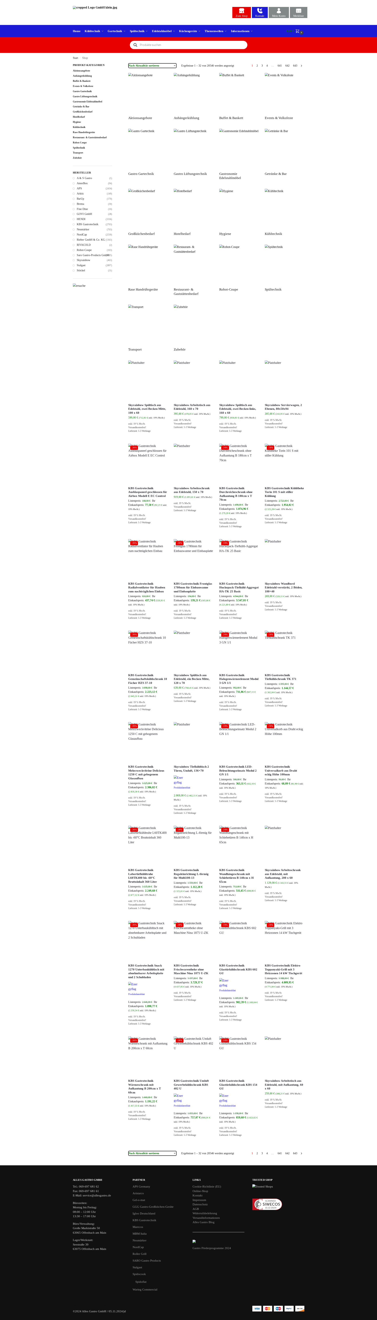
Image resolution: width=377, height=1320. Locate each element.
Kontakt (259, 15)
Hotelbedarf (79, 116)
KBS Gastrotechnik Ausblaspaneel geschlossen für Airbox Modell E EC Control (147, 492)
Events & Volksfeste (83, 86)
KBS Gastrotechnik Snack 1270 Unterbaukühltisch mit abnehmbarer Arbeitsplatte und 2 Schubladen (146, 971)
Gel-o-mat (139, 1200)
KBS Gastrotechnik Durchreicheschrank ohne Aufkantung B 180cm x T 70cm (236, 494)
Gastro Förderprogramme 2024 (212, 1248)
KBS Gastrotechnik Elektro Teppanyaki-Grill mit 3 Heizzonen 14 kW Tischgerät (283, 969)
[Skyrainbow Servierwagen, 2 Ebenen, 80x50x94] (284, 380)
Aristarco (138, 1193)
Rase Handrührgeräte (84, 132)
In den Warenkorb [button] (148, 439)
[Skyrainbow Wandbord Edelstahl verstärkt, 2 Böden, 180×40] (284, 559)
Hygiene (77, 122)
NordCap (82, 234)
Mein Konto (279, 15)
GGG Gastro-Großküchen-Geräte (153, 1206)
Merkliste (298, 15)
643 (295, 65)
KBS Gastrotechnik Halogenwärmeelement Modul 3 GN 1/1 (238, 679)
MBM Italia (140, 1233)
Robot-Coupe (80, 142)
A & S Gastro (84, 178)
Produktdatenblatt (182, 787)
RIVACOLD (84, 244)
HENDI (81, 219)
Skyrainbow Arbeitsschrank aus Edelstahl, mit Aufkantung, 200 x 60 (283, 873)
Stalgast (81, 265)
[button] (295, 31)
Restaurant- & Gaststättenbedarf (90, 137)
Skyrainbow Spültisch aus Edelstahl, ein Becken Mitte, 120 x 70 (192, 679)
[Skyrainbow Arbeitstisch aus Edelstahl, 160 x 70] (193, 380)
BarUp (80, 198)
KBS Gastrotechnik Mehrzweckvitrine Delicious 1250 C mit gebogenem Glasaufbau (146, 772)
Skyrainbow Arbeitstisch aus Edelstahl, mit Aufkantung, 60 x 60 (284, 1084)
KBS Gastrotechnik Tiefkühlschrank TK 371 (280, 677)
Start (75, 57)
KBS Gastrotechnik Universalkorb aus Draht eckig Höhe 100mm (281, 770)
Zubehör (77, 157)
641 (280, 65)
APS (79, 188)
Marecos (138, 1227)
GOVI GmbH (84, 214)
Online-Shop (200, 1191)
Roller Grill (139, 1253)
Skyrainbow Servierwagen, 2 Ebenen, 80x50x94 (283, 407)
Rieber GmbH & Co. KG (91, 239)
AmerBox (82, 183)
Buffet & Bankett (81, 81)
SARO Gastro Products (147, 1260)
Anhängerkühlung (82, 75)
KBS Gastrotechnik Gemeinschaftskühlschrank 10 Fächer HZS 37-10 (147, 679)
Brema (80, 203)
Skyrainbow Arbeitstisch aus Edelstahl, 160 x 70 (192, 407)
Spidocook (139, 1274)
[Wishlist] (162, 366)
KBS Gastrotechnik (87, 224)
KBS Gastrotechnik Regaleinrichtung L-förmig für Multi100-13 (191, 873)
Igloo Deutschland (144, 1213)
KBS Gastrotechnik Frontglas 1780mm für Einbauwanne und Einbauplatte (193, 587)
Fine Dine (82, 209)
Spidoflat (140, 1281)
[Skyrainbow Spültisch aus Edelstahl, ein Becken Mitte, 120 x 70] (193, 650)
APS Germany (141, 1186)
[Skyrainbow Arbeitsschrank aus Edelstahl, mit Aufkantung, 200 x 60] (284, 845)
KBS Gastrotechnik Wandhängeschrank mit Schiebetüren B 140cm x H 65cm (236, 875)
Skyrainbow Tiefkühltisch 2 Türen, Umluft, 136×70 (191, 768)
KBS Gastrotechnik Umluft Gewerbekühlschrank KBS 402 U (191, 1084)
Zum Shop (242, 15)
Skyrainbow (83, 260)
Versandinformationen (206, 1217)
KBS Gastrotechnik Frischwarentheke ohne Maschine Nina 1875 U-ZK (191, 969)
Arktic (80, 193)
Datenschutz (200, 1204)
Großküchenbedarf (82, 111)
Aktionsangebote (81, 70)
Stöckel (81, 270)
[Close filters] (113, 66)
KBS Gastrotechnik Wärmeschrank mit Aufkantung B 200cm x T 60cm (144, 1086)
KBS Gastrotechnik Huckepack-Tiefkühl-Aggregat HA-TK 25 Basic (239, 587)
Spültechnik (79, 147)
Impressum (199, 1200)
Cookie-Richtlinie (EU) (207, 1186)
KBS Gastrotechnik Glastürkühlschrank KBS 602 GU (238, 969)
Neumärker (83, 229)
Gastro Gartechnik (82, 91)
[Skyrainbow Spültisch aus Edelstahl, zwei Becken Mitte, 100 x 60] (148, 380)
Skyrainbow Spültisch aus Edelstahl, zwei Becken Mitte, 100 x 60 (147, 408)
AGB (196, 1208)
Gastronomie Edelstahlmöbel (87, 101)
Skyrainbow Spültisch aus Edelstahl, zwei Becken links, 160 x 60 (237, 408)
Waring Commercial (145, 1289)
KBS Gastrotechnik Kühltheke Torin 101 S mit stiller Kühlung (284, 492)
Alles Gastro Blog (204, 1222)
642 (287, 65)
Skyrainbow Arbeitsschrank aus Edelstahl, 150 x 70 (192, 490)
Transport (78, 152)
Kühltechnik (79, 127)
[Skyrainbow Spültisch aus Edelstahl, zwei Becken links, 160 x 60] (239, 380)
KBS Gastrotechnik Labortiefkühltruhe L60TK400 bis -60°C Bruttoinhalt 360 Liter (142, 875)
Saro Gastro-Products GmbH (93, 255)
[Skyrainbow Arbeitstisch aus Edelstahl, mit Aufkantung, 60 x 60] (284, 1056)
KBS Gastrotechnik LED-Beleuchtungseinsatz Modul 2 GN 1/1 (238, 770)
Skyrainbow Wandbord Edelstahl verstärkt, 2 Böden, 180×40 (283, 587)
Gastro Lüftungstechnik (85, 96)
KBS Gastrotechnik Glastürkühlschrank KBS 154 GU (238, 1084)
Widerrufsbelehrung (205, 1213)
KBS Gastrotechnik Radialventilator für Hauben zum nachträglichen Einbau (146, 587)
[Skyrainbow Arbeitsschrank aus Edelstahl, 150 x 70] (193, 463)
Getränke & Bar (81, 106)
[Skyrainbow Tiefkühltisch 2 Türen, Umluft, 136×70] (193, 742)
